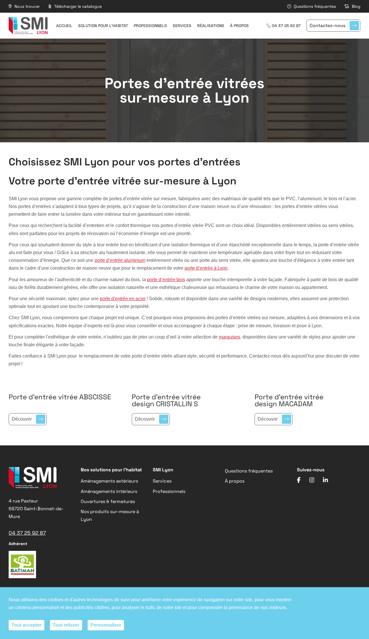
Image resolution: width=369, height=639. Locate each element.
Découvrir (22, 419)
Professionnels (150, 26)
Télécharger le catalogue (77, 6)
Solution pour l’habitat (103, 26)
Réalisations (210, 26)
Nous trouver (26, 6)
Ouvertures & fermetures (108, 501)
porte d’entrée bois (166, 279)
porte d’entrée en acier (123, 298)
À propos (239, 26)
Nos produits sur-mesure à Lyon (110, 515)
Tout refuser (66, 625)
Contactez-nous (327, 25)
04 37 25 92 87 (286, 26)
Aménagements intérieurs (109, 491)
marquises (229, 336)
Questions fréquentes (314, 6)
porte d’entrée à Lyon (205, 268)
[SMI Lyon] (28, 25)
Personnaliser (106, 625)
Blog (355, 6)
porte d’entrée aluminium (120, 260)
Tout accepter (27, 625)
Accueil (64, 26)
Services (182, 26)
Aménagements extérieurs (109, 481)
